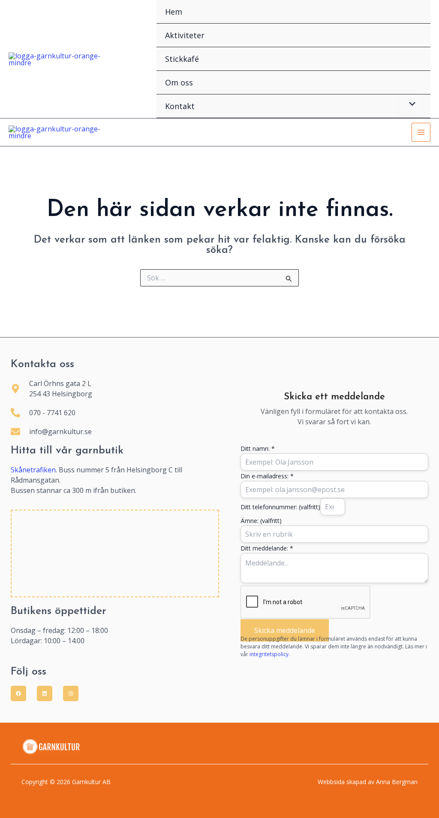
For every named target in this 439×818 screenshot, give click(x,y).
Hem (173, 11)
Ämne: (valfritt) (261, 521)
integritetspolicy (269, 654)
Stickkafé (182, 59)
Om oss (179, 82)
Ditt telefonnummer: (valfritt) (280, 507)
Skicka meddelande (284, 630)
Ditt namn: (258, 448)
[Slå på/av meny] (410, 104)
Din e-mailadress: (267, 476)
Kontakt (180, 106)
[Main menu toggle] (421, 132)
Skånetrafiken (33, 469)
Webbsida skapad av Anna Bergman (368, 782)
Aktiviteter (184, 35)
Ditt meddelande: (267, 548)
